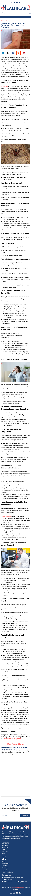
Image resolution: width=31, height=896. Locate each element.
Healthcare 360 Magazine (12, 739)
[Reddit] (20, 2)
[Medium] (17, 2)
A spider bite (4, 86)
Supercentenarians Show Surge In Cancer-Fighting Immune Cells (14, 748)
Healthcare (4, 20)
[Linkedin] (11, 2)
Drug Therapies (6, 516)
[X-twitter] (14, 2)
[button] (30, 13)
